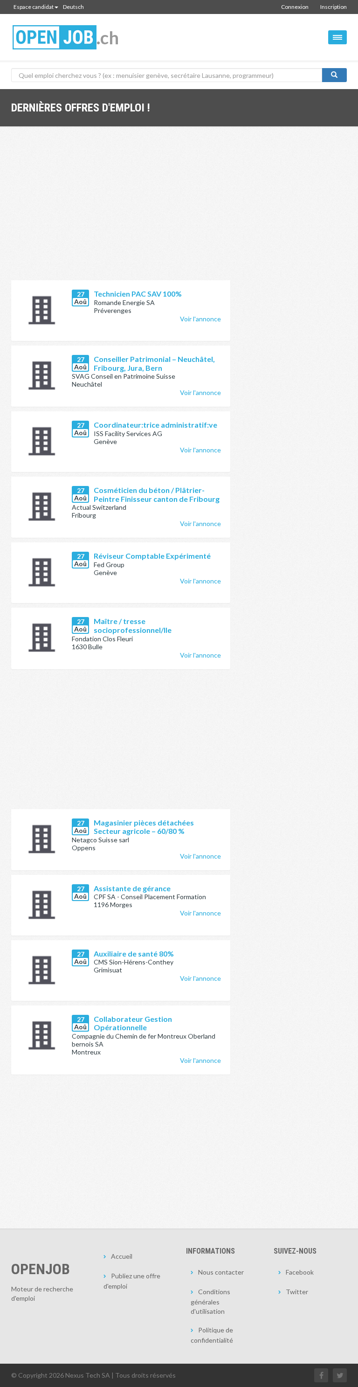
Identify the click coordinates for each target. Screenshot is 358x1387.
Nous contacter (221, 1272)
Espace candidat (34, 6)
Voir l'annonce (200, 319)
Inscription (333, 6)
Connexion (295, 6)
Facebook (300, 1272)
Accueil (121, 1256)
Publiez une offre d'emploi (131, 1281)
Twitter (297, 1292)
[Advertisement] (120, 210)
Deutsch (73, 6)
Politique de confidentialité (212, 1335)
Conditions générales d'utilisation (210, 1301)
